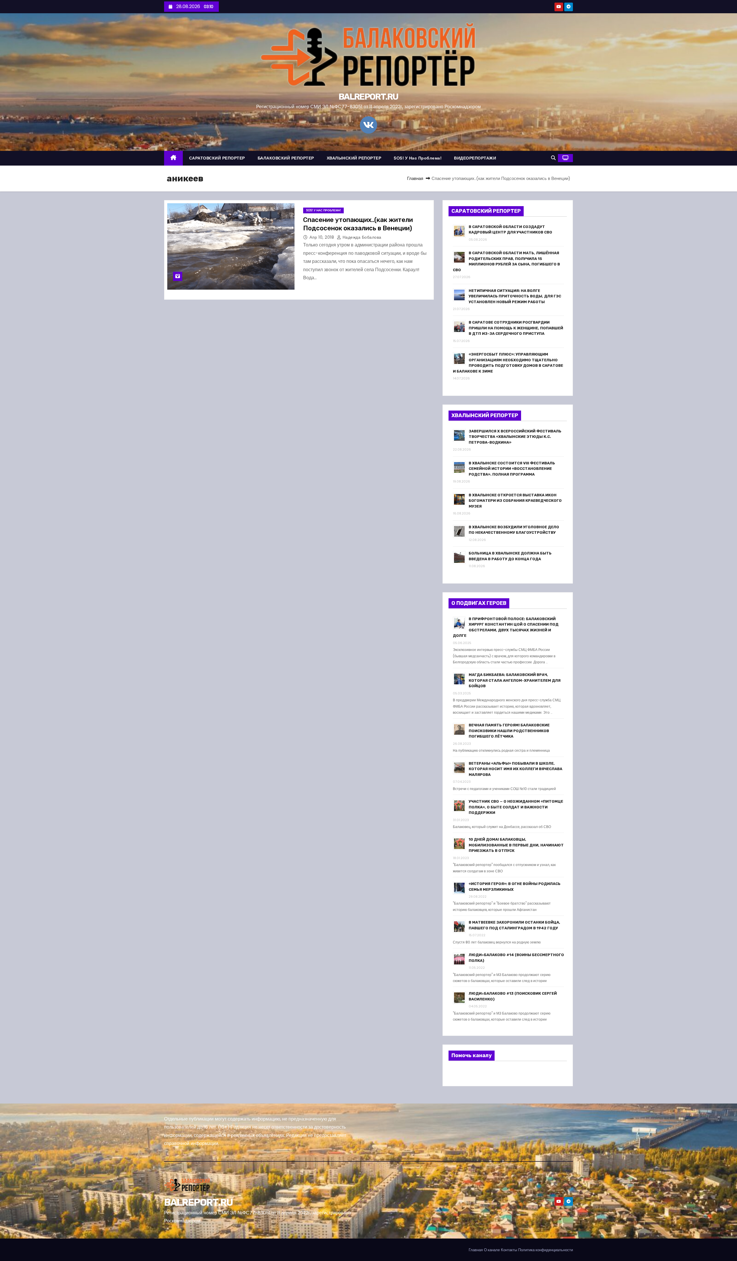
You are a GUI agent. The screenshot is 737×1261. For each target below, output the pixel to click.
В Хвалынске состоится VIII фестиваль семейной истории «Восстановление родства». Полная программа (512, 468)
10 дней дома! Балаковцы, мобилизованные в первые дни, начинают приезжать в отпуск (516, 845)
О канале (492, 1250)
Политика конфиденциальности (545, 1250)
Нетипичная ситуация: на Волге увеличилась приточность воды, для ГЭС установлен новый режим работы (515, 296)
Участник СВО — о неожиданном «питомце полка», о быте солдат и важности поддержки (516, 807)
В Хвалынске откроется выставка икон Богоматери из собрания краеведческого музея (515, 500)
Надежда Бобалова (361, 237)
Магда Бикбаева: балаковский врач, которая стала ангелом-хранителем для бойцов (515, 680)
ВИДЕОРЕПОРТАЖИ (475, 158)
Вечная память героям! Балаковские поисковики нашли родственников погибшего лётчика (509, 730)
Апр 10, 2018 (322, 237)
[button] (553, 158)
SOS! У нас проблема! (417, 158)
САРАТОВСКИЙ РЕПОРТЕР (217, 158)
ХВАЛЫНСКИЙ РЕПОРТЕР (354, 158)
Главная (415, 178)
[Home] (173, 158)
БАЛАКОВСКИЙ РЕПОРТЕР (286, 158)
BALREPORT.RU (368, 97)
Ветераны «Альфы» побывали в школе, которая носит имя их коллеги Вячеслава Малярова (515, 769)
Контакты (509, 1250)
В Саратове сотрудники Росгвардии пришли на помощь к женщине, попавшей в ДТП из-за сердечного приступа (516, 328)
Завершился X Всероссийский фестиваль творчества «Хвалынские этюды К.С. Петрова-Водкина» (515, 437)
